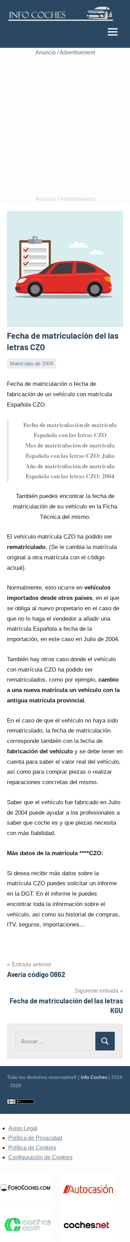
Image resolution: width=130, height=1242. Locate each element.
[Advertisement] (65, 126)
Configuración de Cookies (40, 1157)
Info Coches (94, 1077)
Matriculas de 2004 (31, 363)
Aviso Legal (22, 1128)
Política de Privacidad (35, 1138)
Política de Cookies (32, 1148)
